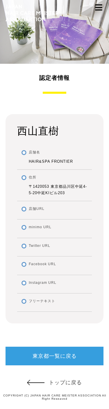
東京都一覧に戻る (55, 356)
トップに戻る (65, 382)
